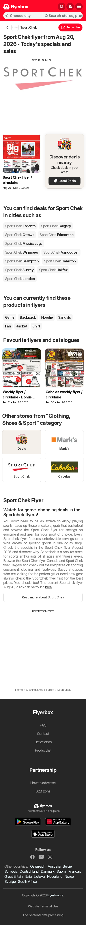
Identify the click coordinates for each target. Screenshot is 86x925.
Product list (43, 750)
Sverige (10, 881)
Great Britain (13, 876)
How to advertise (43, 783)
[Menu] (79, 6)
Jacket (21, 326)
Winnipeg (21, 252)
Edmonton (56, 235)
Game (10, 317)
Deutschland (29, 871)
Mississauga (24, 243)
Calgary (56, 226)
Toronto (20, 226)
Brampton (22, 261)
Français (74, 871)
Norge (69, 876)
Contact (43, 733)
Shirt (36, 326)
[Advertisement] (43, 93)
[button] (70, 6)
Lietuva (39, 876)
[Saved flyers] (61, 6)
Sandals (64, 317)
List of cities (43, 742)
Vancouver (61, 252)
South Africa (27, 881)
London (20, 278)
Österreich (37, 866)
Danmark (47, 871)
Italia (28, 876)
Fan (8, 326)
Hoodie (47, 317)
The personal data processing (43, 915)
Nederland (54, 876)
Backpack (28, 317)
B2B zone (43, 791)
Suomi (61, 871)
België (67, 866)
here (48, 587)
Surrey (19, 270)
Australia (54, 866)
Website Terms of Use (43, 906)
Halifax (53, 270)
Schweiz (10, 871)
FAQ (43, 725)
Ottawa (19, 235)
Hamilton (60, 261)
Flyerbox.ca (55, 895)
